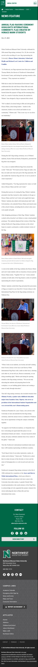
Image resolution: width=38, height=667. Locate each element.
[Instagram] (12, 575)
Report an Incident (15, 607)
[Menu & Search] (35, 3)
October (4, 12)
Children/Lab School (9, 625)
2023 (27, 9)
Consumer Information (10, 602)
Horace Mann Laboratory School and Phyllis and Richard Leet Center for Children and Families (17, 61)
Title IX (27, 659)
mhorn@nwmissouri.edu (19, 523)
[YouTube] (16, 575)
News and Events (8, 596)
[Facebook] (4, 575)
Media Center (12, 3)
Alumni (5, 620)
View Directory (18, 539)
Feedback (14, 642)
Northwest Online (8, 634)
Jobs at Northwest (8, 628)
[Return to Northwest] (2, 3)
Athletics (5, 622)
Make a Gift (6, 631)
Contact (5, 642)
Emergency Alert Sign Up (10, 593)
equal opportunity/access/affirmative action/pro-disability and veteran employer (16, 654)
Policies (22, 642)
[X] (8, 575)
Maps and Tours (8, 599)
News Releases (19, 9)
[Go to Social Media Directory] (20, 575)
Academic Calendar (9, 590)
